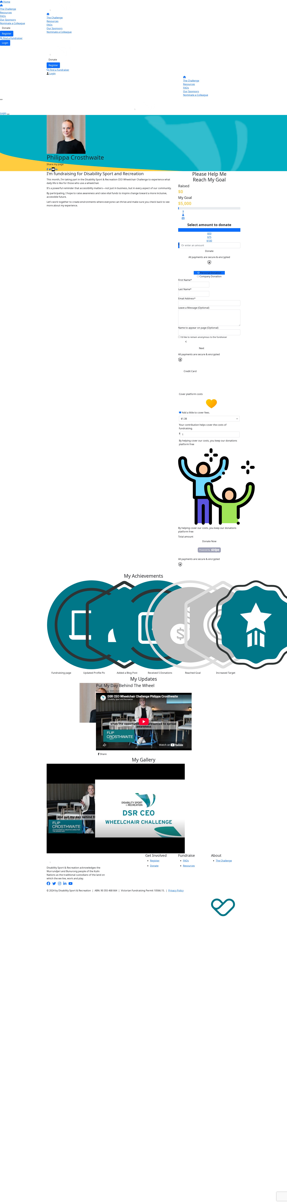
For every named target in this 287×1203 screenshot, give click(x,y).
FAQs (49, 24)
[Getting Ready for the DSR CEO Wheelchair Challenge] (71, 808)
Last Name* (184, 289)
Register (53, 65)
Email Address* (187, 298)
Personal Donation (210, 272)
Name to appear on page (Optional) (198, 327)
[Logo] (59, 6)
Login (5, 42)
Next (201, 348)
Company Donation (210, 276)
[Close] (8, 114)
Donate (53, 59)
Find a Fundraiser (12, 38)
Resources (52, 21)
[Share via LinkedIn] (56, 169)
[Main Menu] (1, 99)
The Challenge (55, 17)
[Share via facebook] (47, 169)
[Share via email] (53, 169)
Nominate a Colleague (59, 32)
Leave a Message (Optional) (193, 307)
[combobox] (209, 419)
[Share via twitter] (50, 169)
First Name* (185, 280)
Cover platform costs (191, 394)
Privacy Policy (176, 890)
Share (103, 754)
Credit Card (190, 371)
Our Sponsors (54, 28)
